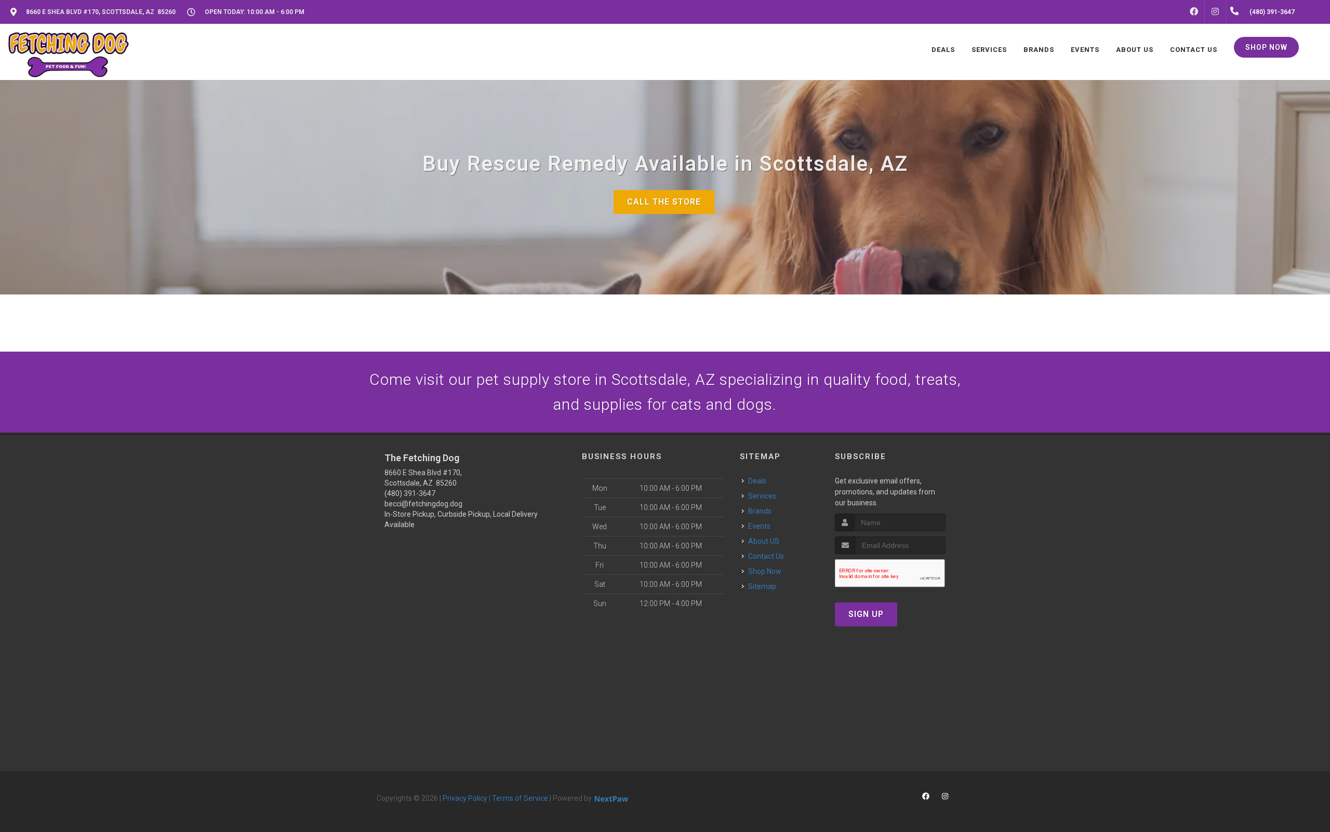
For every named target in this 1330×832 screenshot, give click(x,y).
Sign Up (866, 614)
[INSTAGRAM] (1215, 12)
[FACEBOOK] (1193, 12)
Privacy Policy (465, 798)
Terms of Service (520, 798)
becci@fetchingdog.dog (423, 504)
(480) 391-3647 (409, 493)
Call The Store (664, 202)
